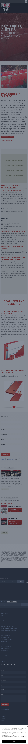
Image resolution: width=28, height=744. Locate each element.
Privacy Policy (5, 735)
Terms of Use (23, 736)
